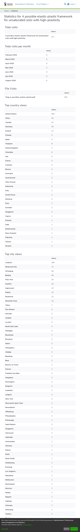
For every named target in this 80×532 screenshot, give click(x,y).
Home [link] (6, 11)
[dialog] (40, 525)
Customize (4, 529)
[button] (8, 4)
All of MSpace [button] (41, 4)
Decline (66, 529)
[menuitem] (42, 4)
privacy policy (26, 525)
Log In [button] (72, 4)
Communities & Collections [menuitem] (24, 4)
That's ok (74, 529)
